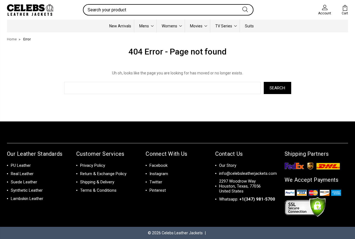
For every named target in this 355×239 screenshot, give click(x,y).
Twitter (155, 182)
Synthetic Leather (27, 190)
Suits (249, 26)
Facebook (158, 165)
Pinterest (157, 190)
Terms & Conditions (98, 190)
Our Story (227, 165)
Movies (196, 26)
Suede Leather (24, 182)
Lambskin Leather (27, 198)
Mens (144, 26)
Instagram (158, 173)
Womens (169, 26)
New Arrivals (120, 26)
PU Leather (21, 165)
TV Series (223, 26)
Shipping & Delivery (97, 182)
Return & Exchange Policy (103, 173)
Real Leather (22, 173)
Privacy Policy (92, 165)
